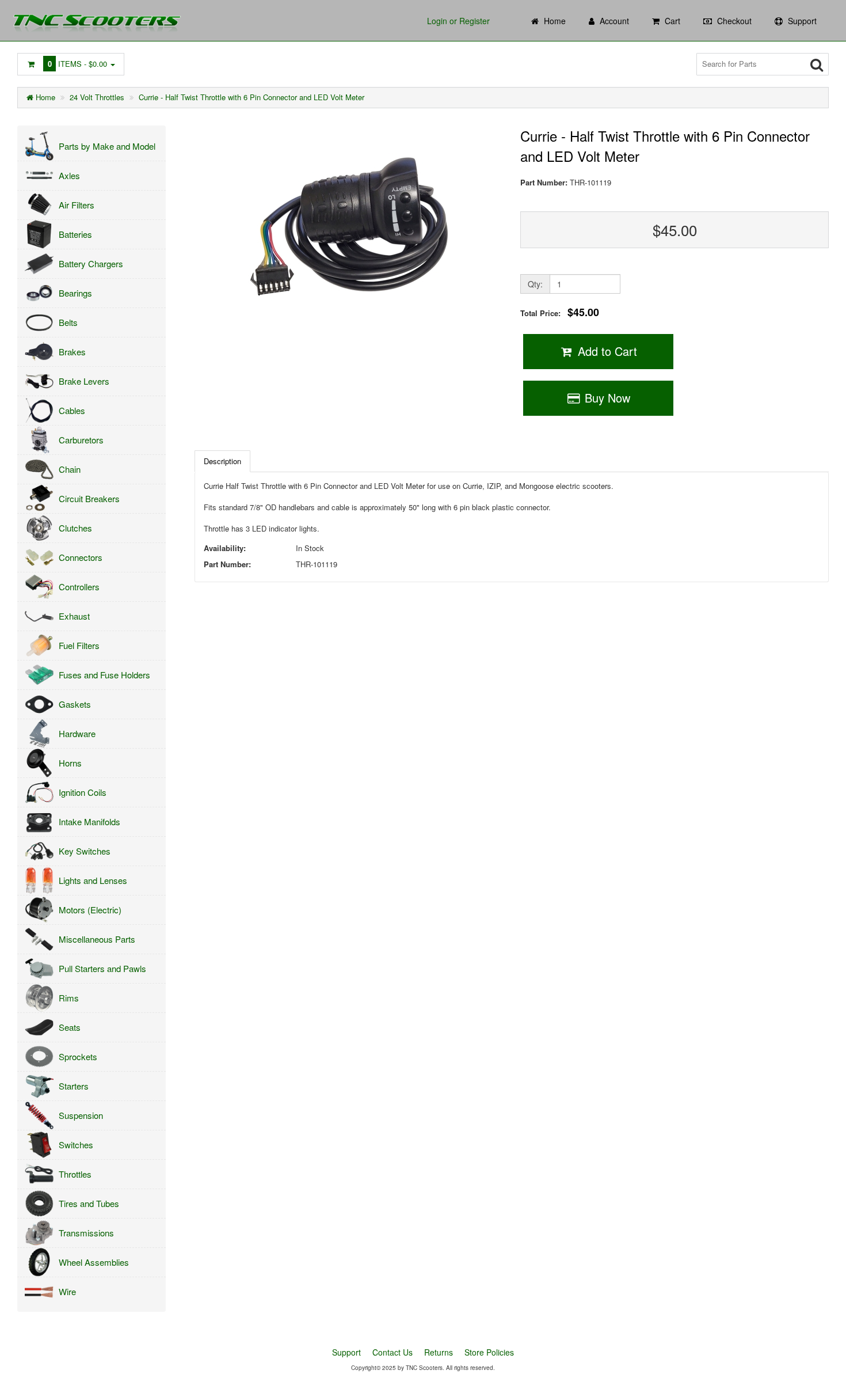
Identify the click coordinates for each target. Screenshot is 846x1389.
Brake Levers (84, 381)
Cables (72, 410)
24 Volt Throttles (97, 97)
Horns (70, 763)
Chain (70, 469)
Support (346, 1352)
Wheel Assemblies (94, 1262)
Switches (76, 1144)
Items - (78, 63)
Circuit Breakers (89, 498)
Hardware (77, 733)
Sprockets (78, 1056)
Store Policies (489, 1352)
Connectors (80, 557)
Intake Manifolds (89, 821)
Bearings (75, 293)
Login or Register (458, 20)
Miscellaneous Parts (97, 939)
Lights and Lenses (93, 880)
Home (44, 97)
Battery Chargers (91, 263)
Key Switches (84, 851)
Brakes (72, 352)
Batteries (75, 234)
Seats (70, 1027)
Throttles (75, 1174)
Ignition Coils (82, 792)
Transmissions (86, 1233)
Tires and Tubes (89, 1203)
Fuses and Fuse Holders (104, 675)
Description (222, 461)
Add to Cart (605, 351)
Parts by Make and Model (107, 146)
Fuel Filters (79, 645)
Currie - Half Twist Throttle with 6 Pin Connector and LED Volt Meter (251, 97)
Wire (67, 1291)
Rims (69, 998)
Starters (74, 1086)
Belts (68, 322)
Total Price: (559, 312)
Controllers (79, 586)
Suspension (81, 1115)
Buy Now (605, 397)
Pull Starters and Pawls (102, 968)
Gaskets (75, 704)
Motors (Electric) (90, 910)
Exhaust (74, 616)
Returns (438, 1352)
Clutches (75, 528)
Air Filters (76, 205)
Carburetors (81, 440)
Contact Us (392, 1352)
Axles (69, 175)
